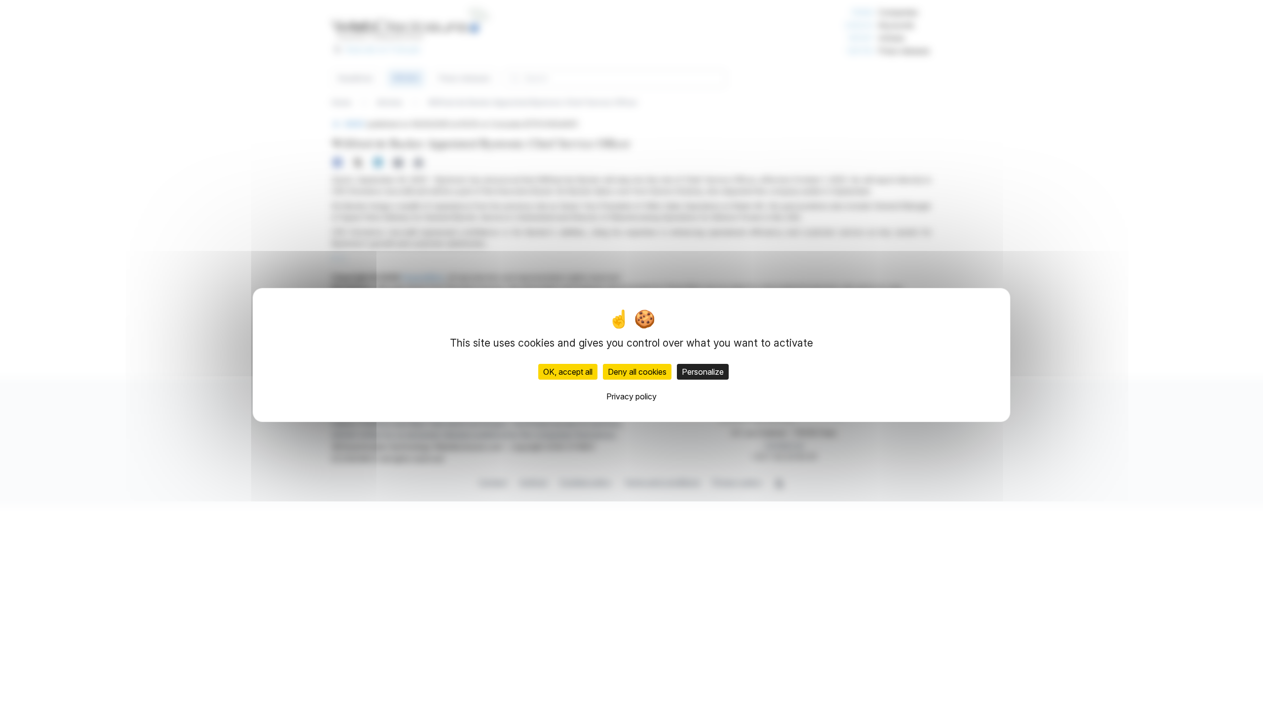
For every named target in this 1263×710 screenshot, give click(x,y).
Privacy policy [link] (631, 396)
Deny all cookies (637, 372)
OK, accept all (568, 372)
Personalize (703, 372)
